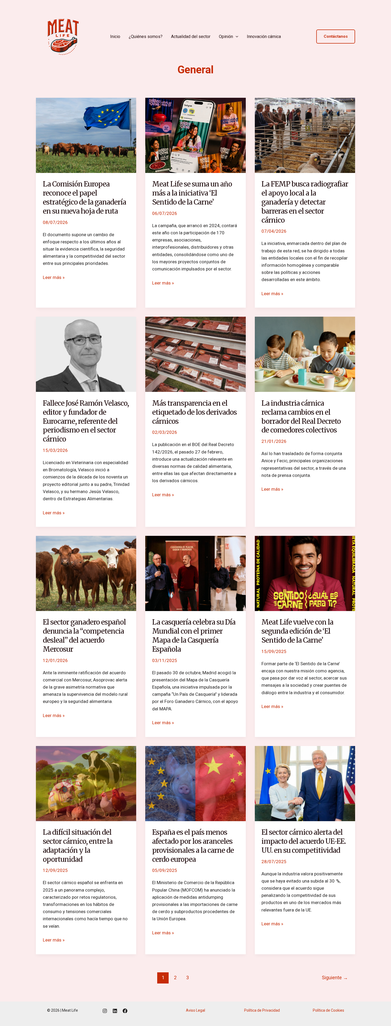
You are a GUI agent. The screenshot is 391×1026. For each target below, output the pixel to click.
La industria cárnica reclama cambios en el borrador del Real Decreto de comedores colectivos (301, 416)
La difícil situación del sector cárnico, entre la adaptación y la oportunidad (78, 845)
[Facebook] (125, 1010)
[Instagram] (104, 1010)
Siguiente (335, 977)
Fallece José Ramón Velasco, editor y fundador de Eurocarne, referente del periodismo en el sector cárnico (86, 421)
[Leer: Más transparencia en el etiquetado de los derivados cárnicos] (195, 354)
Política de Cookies (328, 1010)
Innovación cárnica (264, 37)
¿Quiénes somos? (146, 37)
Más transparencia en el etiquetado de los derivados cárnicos (194, 412)
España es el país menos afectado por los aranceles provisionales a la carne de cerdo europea (193, 845)
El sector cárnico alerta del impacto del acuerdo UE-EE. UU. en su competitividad (303, 841)
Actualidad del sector (190, 37)
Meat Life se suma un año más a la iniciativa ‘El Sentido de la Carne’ (192, 193)
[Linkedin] (115, 1010)
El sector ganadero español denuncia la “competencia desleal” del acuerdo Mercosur (84, 635)
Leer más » (54, 277)
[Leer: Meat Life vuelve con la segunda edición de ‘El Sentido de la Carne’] (305, 573)
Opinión (226, 37)
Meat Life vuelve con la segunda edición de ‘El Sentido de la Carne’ (297, 631)
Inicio (115, 37)
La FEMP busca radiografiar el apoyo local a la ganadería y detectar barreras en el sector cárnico (304, 202)
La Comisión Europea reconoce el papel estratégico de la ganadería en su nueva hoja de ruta (84, 197)
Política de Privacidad (262, 1010)
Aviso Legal (195, 1010)
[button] (235, 37)
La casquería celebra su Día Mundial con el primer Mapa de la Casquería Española (193, 635)
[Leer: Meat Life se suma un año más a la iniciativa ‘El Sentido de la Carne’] (195, 135)
